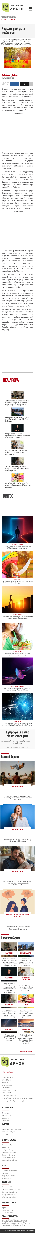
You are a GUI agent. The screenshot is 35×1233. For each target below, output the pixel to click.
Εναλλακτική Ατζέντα (10, 1216)
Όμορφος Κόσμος (9, 1140)
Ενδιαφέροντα (9, 1004)
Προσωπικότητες (7, 1210)
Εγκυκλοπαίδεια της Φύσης (11, 1189)
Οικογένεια (8, 17)
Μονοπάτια (5, 1118)
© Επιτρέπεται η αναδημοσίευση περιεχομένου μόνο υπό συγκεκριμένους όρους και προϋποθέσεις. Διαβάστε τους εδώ (17, 1100)
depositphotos (7, 1077)
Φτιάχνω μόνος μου (9, 1194)
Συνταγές (5, 1134)
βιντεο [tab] (8, 496)
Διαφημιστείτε (7, 1085)
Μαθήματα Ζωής (7, 1150)
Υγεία (4, 1166)
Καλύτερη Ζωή (9, 953)
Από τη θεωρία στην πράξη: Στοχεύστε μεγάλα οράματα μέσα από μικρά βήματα (17, 617)
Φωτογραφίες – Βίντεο (9, 1160)
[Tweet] (24, 84)
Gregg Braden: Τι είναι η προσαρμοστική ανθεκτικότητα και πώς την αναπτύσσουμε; (17, 436)
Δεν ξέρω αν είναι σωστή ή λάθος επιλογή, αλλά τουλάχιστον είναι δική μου (17, 547)
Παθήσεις (5, 1173)
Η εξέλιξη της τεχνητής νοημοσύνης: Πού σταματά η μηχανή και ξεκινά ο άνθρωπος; (17, 724)
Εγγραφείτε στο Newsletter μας (17, 734)
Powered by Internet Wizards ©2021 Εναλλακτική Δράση (19, 1230)
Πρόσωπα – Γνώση (9, 1203)
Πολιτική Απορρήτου (9, 1090)
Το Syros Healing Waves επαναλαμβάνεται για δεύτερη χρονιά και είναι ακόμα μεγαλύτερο (25, 1039)
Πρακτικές (5, 1121)
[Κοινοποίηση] (14, 84)
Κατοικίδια (5, 1147)
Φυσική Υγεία (6, 1178)
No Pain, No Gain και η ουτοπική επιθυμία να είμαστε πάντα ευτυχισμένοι (16, 452)
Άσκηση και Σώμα (8, 1187)
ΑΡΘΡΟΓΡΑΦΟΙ (6, 1080)
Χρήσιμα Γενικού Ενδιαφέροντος (21, 915)
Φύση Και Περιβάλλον (9, 1197)
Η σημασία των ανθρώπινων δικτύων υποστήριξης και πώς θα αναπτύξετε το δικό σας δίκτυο (17, 797)
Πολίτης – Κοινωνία (8, 1155)
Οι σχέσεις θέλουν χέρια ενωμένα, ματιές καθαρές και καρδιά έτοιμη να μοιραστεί (18, 485)
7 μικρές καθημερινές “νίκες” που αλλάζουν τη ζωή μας (17, 582)
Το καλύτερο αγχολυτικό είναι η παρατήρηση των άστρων (9, 1037)
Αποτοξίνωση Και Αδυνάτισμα (12, 1129)
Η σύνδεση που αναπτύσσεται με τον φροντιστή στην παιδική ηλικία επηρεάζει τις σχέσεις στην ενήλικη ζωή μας (17, 927)
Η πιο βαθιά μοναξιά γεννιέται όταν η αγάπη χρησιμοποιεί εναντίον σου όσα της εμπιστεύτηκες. (17, 883)
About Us (5, 1082)
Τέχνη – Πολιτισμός (8, 1157)
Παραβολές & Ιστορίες (9, 1152)
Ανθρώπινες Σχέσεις (8, 19)
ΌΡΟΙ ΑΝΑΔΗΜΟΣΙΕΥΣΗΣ (10, 1095)
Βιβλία (26, 1004)
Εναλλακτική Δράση (8, 78)
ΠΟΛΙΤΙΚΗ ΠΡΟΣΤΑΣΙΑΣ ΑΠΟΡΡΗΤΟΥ (18, 747)
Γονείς (3, 17)
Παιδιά (14, 17)
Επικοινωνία (6, 1093)
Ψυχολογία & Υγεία (26, 953)
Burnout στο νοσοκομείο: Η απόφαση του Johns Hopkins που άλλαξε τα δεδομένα (18, 419)
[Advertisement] (17, 133)
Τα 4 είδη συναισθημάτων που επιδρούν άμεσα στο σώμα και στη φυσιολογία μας (17, 469)
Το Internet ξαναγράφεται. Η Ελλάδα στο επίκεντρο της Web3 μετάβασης (17, 689)
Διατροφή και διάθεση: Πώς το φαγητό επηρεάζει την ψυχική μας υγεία (17, 654)
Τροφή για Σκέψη (7, 1213)
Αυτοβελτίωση (26, 978)
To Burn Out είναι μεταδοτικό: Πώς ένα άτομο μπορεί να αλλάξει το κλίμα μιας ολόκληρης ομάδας (17, 403)
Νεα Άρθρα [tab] (11, 380)
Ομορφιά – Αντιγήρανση (10, 1192)
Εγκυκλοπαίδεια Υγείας (9, 1170)
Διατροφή (5, 1124)
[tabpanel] (17, 438)
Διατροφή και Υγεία (8, 1132)
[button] (30, 9)
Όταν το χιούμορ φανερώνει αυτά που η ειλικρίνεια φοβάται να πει (17, 840)
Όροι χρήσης (6, 1088)
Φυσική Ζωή (6, 1182)
